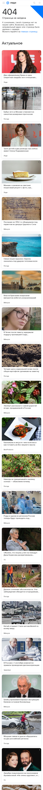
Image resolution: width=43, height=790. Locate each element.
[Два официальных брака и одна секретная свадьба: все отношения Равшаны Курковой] (21, 67)
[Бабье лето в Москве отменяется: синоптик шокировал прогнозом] (21, 104)
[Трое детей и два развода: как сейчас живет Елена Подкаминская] (21, 141)
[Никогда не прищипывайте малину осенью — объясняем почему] (21, 471)
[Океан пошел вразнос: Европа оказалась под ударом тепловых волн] (21, 251)
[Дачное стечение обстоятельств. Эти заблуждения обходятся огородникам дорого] (21, 581)
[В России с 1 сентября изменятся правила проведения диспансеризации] (21, 655)
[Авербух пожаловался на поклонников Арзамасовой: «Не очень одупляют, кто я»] (21, 765)
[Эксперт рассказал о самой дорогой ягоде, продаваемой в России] (21, 398)
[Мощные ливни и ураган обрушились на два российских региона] (21, 728)
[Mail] (7, 3)
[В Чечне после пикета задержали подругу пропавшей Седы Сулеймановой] (21, 324)
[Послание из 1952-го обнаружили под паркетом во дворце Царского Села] (21, 214)
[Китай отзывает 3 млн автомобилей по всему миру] (21, 618)
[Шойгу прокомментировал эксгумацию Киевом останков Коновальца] (21, 692)
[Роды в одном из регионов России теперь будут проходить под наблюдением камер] (21, 508)
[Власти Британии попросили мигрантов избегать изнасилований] (21, 288)
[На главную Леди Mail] (12, 3)
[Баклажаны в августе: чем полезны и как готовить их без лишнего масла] (21, 434)
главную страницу (29, 31)
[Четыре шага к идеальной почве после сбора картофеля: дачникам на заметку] (21, 361)
